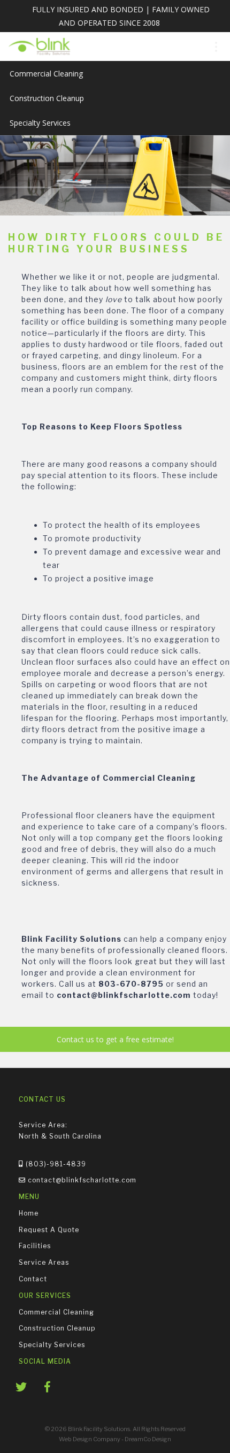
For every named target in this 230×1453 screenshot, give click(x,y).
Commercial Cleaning (46, 73)
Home (29, 1213)
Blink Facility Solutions (71, 938)
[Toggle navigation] (216, 46)
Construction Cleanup (47, 98)
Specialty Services (40, 123)
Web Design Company (89, 1439)
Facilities (35, 1246)
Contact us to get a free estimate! (115, 1039)
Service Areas (44, 1262)
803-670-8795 (131, 983)
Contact (33, 1279)
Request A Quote (49, 1229)
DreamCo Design (148, 1439)
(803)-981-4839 (55, 1163)
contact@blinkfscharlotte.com (124, 995)
